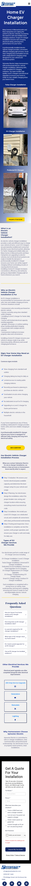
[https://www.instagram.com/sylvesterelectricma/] (12, 883)
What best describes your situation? (13, 806)
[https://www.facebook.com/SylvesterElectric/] (4, 883)
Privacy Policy (10, 855)
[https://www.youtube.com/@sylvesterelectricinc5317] (26, 883)
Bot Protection (9, 830)
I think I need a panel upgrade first (15, 821)
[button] (29, 4)
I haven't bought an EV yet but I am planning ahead (15, 825)
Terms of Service (20, 855)
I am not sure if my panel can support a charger (16, 816)
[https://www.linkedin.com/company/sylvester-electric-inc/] (19, 883)
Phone (7, 798)
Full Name (8, 790)
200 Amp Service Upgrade (15, 683)
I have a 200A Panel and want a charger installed (14, 811)
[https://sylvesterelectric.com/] (8, 4)
